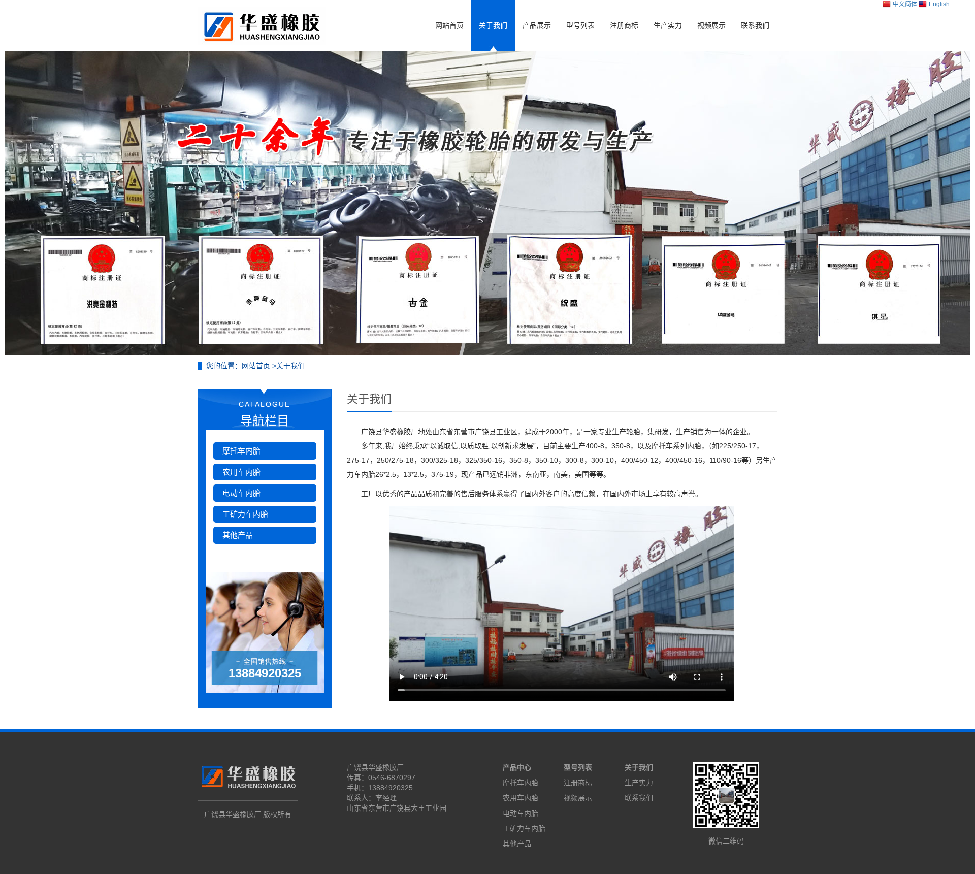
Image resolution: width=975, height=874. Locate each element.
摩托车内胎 (241, 450)
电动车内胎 (241, 493)
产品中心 (517, 767)
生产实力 (668, 25)
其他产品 (237, 535)
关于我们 (493, 25)
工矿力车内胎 (245, 514)
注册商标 (624, 25)
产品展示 (537, 25)
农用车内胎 (241, 472)
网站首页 (449, 25)
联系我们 (755, 25)
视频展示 (711, 25)
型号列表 (580, 25)
